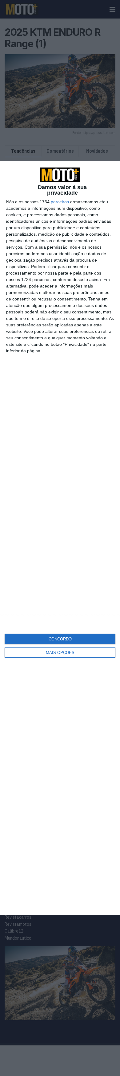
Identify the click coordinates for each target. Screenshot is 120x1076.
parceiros (60, 202)
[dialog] (60, 538)
